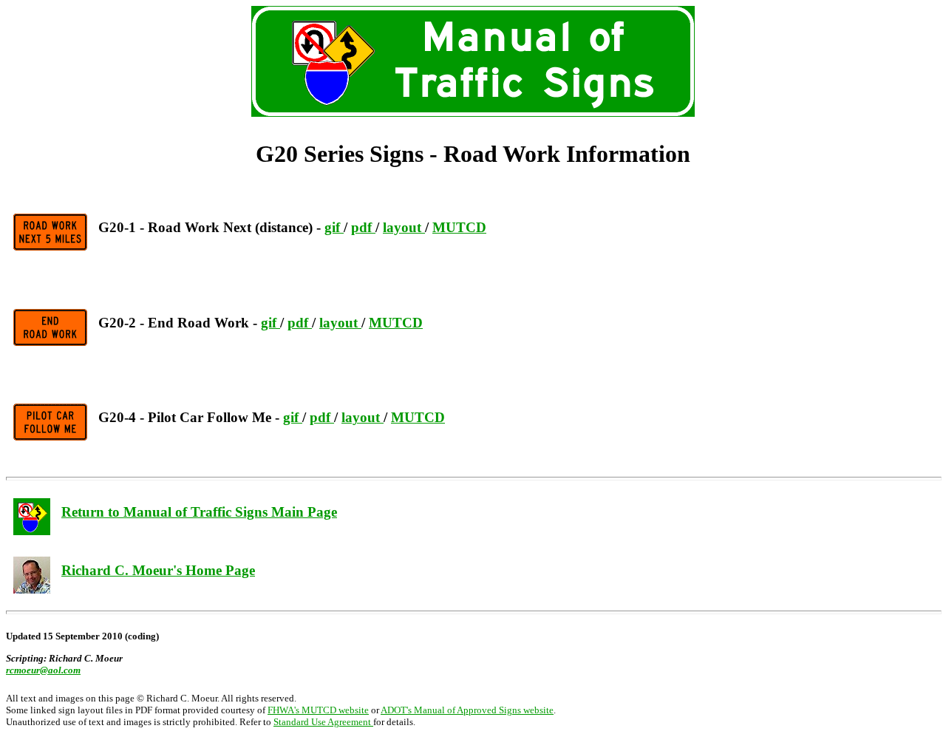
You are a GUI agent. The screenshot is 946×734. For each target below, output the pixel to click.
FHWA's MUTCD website (318, 710)
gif (334, 227)
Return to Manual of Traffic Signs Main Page (199, 512)
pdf (363, 227)
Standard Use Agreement (323, 721)
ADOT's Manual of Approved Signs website (467, 710)
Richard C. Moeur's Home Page (158, 570)
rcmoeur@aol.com (43, 670)
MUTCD (459, 227)
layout (404, 227)
